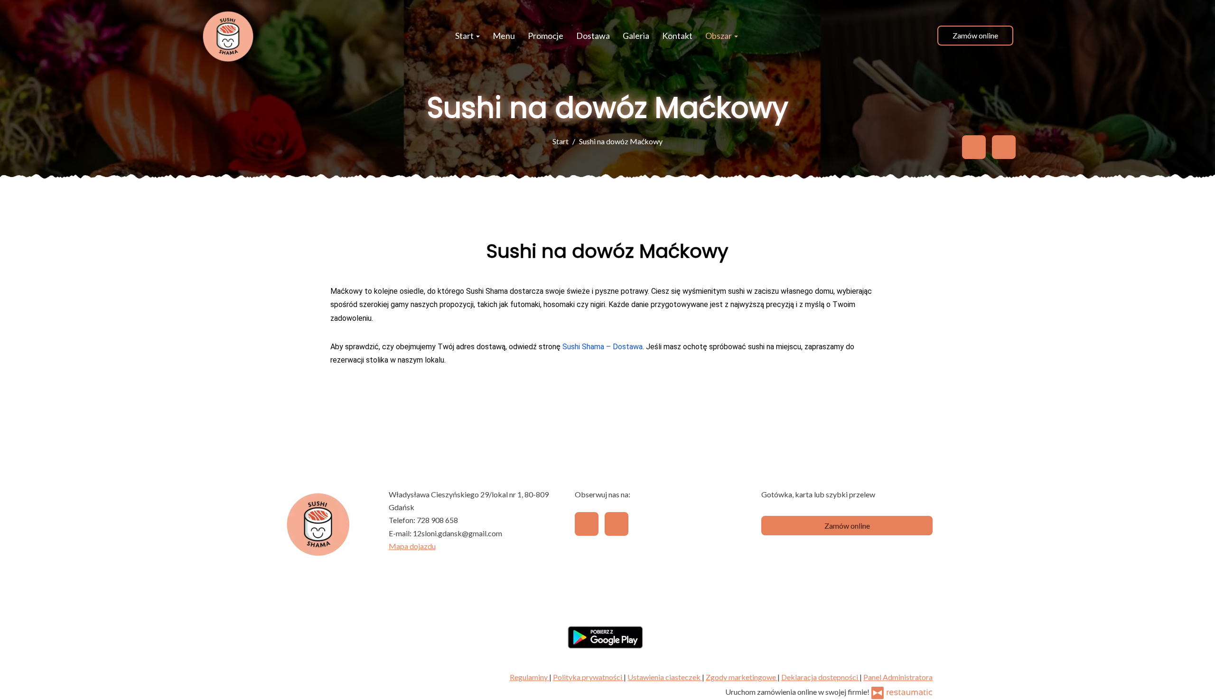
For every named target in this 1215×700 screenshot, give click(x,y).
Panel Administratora (898, 676)
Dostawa (593, 35)
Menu (504, 35)
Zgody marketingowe (741, 676)
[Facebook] (974, 147)
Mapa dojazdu (412, 546)
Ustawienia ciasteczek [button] (664, 676)
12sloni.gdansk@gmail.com (457, 533)
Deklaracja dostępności (820, 676)
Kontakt (677, 35)
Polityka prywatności (588, 676)
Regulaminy (529, 676)
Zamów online (975, 35)
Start (465, 35)
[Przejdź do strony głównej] (227, 35)
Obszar (719, 35)
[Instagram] (1004, 147)
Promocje (545, 35)
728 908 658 (437, 519)
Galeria (636, 35)
